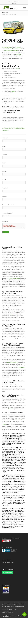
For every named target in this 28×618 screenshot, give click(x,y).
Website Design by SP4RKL (7, 611)
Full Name (4, 138)
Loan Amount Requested (8, 204)
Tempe (21, 423)
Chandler (9, 423)
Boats (7, 50)
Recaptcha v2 (5, 221)
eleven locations (19, 419)
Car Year (4, 171)
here (14, 609)
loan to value (11, 408)
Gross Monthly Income (7, 213)
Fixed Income (9, 48)
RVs (5, 50)
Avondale (14, 423)
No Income (17, 47)
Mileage (4, 196)
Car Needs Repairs (13, 50)
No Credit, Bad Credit (6, 47)
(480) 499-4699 (5, 562)
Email (3, 163)
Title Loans (5, 12)
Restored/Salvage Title (17, 48)
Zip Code (4, 154)
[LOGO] (11, 7)
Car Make (4, 179)
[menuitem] (24, 7)
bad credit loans (13, 314)
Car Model (4, 188)
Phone (4, 146)
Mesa (18, 423)
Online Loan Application (14, 1)
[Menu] (24, 7)
